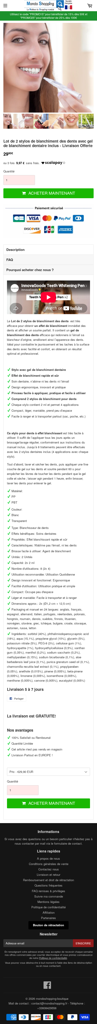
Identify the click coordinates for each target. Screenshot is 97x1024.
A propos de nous (48, 858)
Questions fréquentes (48, 885)
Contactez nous (48, 869)
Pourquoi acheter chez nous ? (30, 269)
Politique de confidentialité (48, 907)
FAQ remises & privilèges (48, 891)
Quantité (8, 171)
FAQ (9, 259)
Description (15, 249)
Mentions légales (48, 902)
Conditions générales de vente (48, 864)
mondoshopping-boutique (52, 998)
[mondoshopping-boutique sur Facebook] (47, 987)
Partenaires (48, 918)
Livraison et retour (48, 874)
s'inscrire (83, 943)
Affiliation (49, 912)
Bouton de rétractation (48, 925)
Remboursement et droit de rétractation (48, 880)
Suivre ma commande (48, 896)
